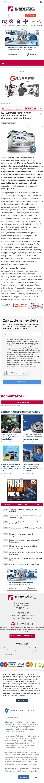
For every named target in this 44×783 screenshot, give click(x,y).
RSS (10, 652)
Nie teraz (34, 777)
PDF (41, 114)
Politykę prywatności (12, 724)
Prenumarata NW (10, 654)
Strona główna (5, 103)
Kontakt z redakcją (10, 650)
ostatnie (7, 504)
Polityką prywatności (12, 771)
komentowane (22, 504)
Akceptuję (23, 777)
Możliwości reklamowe (33, 648)
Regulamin (33, 652)
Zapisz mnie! (22, 382)
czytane (36, 504)
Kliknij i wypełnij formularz (22, 636)
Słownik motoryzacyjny (33, 650)
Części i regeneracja (8, 123)
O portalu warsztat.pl (10, 648)
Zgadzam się (22, 700)
